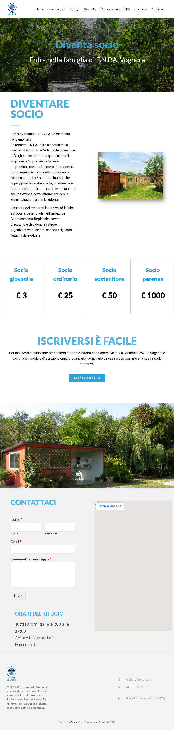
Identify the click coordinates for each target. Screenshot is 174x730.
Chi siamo (140, 9)
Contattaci (157, 9)
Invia (18, 595)
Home (40, 9)
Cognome (51, 533)
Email (16, 541)
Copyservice (76, 722)
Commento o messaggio (31, 559)
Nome (16, 519)
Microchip (90, 9)
